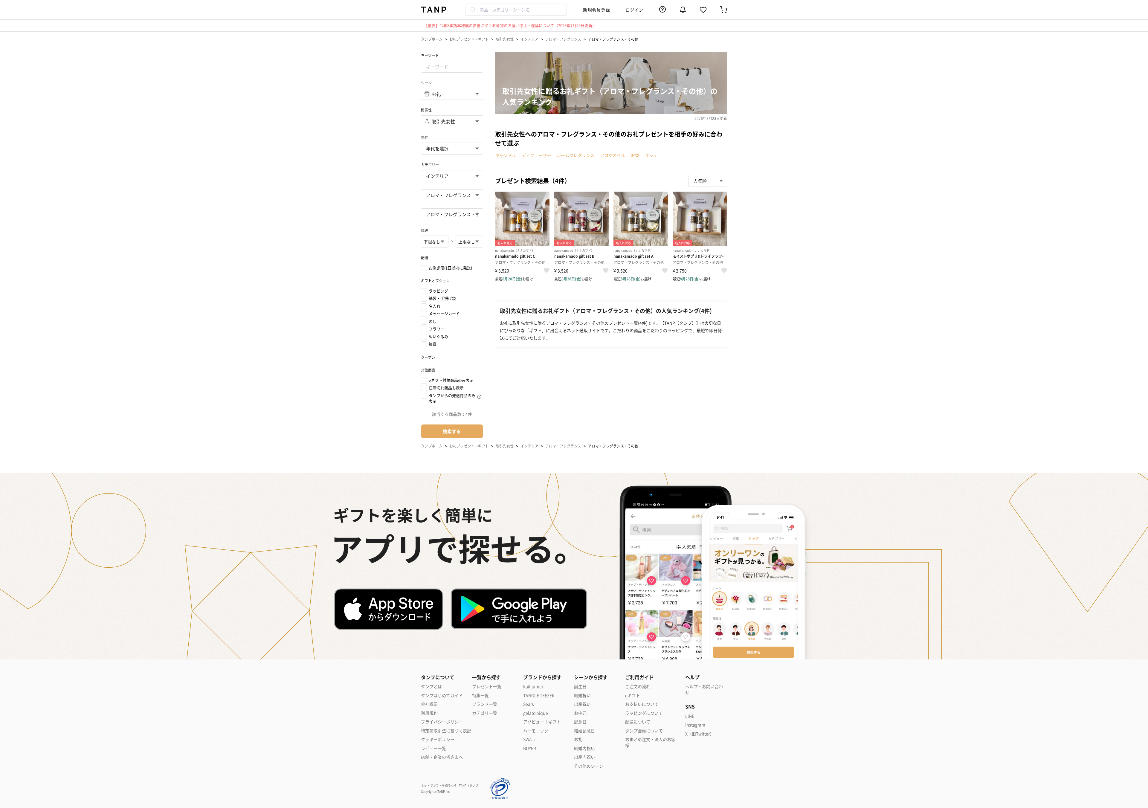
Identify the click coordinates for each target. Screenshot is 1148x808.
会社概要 (429, 704)
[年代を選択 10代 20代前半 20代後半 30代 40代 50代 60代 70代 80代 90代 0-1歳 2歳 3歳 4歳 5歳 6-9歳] (452, 149)
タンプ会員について (644, 731)
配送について (637, 722)
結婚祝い (582, 695)
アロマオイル (612, 155)
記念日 (580, 722)
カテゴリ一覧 (484, 713)
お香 (635, 155)
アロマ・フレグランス (563, 39)
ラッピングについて (644, 713)
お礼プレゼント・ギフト (469, 39)
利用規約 (429, 713)
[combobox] (516, 10)
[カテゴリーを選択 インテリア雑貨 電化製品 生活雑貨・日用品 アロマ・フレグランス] (452, 195)
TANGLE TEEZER (539, 695)
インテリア (529, 39)
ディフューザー (536, 155)
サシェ (651, 155)
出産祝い (582, 704)
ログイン (634, 10)
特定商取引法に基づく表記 (446, 731)
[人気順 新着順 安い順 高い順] (707, 181)
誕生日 (580, 686)
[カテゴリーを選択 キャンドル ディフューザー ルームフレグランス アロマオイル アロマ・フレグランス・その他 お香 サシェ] (452, 214)
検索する (452, 431)
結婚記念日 (584, 731)
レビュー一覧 (433, 748)
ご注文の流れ (637, 686)
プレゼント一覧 (486, 686)
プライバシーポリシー (442, 722)
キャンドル (505, 155)
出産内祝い (584, 757)
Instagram (695, 725)
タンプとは (431, 686)
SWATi (529, 739)
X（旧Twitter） (699, 734)
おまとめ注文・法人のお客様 (650, 742)
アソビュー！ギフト (542, 722)
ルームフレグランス (575, 155)
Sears (528, 704)
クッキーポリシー (437, 739)
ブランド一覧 (484, 704)
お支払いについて (642, 704)
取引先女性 (505, 39)
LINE (689, 716)
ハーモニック (535, 731)
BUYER (529, 748)
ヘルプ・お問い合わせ (704, 689)
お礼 (578, 739)
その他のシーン (588, 766)
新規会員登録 (596, 10)
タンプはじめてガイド (442, 695)
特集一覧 (480, 695)
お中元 (580, 713)
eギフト (632, 695)
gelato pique (535, 713)
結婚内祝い (584, 748)
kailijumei (533, 686)
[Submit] (472, 9)
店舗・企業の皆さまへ (442, 757)
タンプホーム (431, 39)
